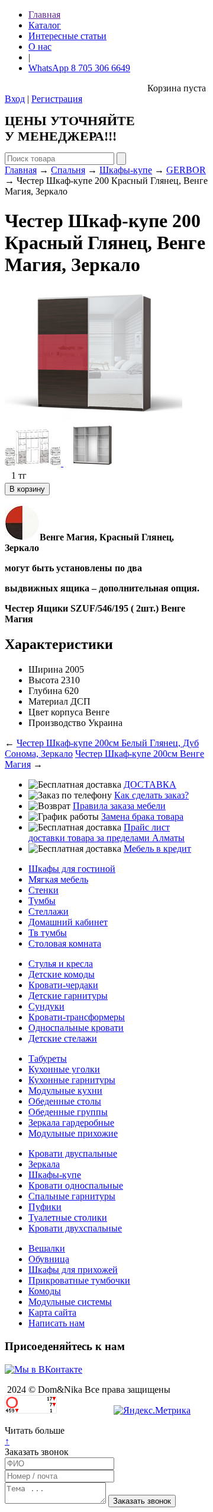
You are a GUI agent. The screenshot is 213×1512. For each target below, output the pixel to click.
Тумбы (42, 901)
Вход (15, 99)
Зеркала (44, 1164)
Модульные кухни (65, 1091)
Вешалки (46, 1248)
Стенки (43, 890)
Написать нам (56, 1323)
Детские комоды (61, 974)
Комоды (44, 1291)
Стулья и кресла (60, 964)
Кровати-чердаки (63, 985)
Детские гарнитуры (68, 996)
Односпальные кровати (76, 1028)
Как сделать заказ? (151, 795)
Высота (43, 680)
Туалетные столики (67, 1217)
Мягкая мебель (58, 879)
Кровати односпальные (75, 1185)
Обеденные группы (68, 1112)
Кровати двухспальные (75, 1228)
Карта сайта (52, 1312)
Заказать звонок (37, 1452)
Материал (48, 701)
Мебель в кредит (157, 848)
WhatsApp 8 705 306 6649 (79, 68)
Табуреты (47, 1058)
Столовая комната (64, 943)
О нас (39, 47)
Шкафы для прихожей (73, 1270)
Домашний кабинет (68, 922)
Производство (57, 723)
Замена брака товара (142, 816)
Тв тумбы (47, 933)
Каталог (44, 25)
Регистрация (56, 99)
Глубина (45, 691)
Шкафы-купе (125, 170)
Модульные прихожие (73, 1133)
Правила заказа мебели (119, 806)
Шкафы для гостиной (71, 869)
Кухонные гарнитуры (71, 1080)
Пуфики (45, 1207)
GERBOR (186, 170)
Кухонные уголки (64, 1069)
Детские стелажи (62, 1038)
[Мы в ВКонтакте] (43, 1369)
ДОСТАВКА (150, 784)
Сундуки (46, 1006)
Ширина (45, 669)
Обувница (48, 1259)
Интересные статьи (67, 36)
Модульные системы (70, 1302)
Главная (44, 14)
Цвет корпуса (55, 712)
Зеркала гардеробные (71, 1123)
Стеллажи (48, 911)
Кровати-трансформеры (76, 1017)
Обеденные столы (64, 1101)
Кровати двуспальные (72, 1153)
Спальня (68, 170)
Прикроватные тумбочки (79, 1280)
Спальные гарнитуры (71, 1196)
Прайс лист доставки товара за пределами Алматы (106, 832)
